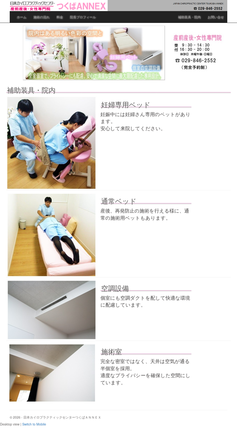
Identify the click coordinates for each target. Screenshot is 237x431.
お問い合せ (216, 17)
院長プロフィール (83, 17)
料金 (59, 17)
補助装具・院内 (189, 17)
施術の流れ (41, 17)
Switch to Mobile (34, 424)
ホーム (21, 17)
